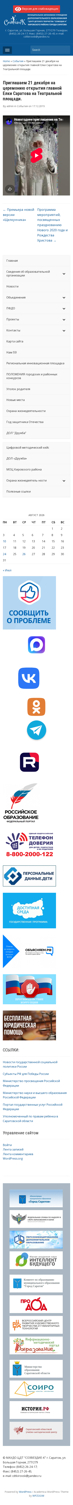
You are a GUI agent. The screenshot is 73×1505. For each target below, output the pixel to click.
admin (10, 106)
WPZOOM (38, 1495)
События (18, 61)
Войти (7, 1145)
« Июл (7, 570)
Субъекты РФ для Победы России (26, 1074)
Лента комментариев (18, 1154)
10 (4, 541)
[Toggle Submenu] (64, 273)
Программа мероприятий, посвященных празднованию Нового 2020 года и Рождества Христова (52, 224)
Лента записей (13, 1149)
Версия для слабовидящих (39, 9)
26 (24, 554)
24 (4, 554)
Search (65, 49)
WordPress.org (13, 1158)
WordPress (25, 1491)
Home (6, 61)
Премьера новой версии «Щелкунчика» (18, 214)
